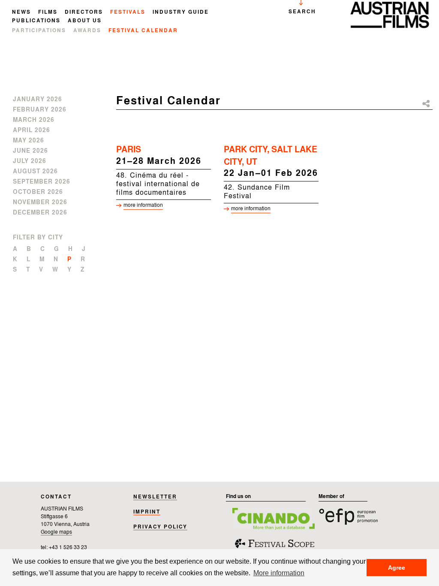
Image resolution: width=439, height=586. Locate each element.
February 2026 (39, 110)
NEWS (21, 12)
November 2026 (40, 202)
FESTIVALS (127, 12)
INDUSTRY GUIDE (181, 12)
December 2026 (40, 213)
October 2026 (38, 192)
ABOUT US (85, 21)
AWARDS (87, 30)
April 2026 (31, 130)
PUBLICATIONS (36, 21)
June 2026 (30, 151)
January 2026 (37, 100)
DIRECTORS (84, 12)
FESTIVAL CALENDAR (143, 30)
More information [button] (278, 573)
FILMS (47, 12)
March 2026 (33, 120)
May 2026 (28, 141)
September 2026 (41, 182)
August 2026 (35, 172)
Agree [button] (396, 567)
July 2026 (29, 161)
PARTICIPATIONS (39, 30)
